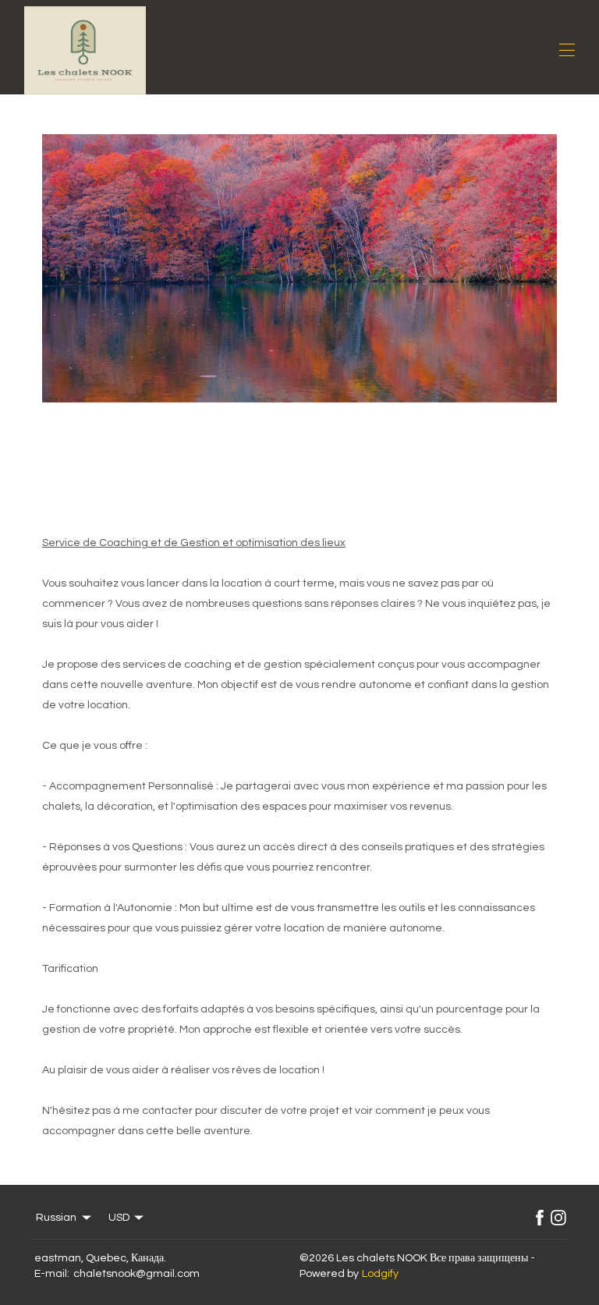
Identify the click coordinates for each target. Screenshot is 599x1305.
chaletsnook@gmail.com (136, 1273)
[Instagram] (558, 1217)
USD (118, 1217)
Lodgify (380, 1273)
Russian (56, 1217)
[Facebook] (539, 1217)
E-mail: (51, 1273)
